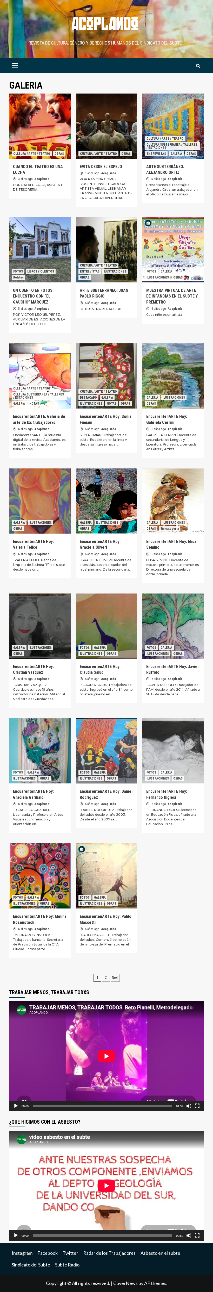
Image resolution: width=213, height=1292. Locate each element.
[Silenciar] (188, 1106)
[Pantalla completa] (197, 1106)
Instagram (22, 1253)
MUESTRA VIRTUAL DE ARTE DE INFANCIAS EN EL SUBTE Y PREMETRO (172, 296)
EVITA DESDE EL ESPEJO (101, 166)
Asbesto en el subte (160, 1253)
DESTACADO (88, 397)
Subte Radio (67, 1265)
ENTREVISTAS (156, 154)
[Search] (198, 66)
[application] (106, 1056)
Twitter (70, 1253)
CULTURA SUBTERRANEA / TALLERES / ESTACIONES (172, 146)
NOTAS (34, 403)
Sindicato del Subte (31, 1265)
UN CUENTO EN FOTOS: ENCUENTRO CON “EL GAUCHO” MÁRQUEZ (33, 296)
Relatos (18, 277)
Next (115, 977)
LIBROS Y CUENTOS (40, 271)
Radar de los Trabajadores (109, 1253)
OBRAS (59, 154)
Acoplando (42, 179)
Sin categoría (169, 528)
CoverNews (125, 1283)
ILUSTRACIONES (115, 271)
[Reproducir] (15, 1106)
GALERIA (176, 154)
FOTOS (18, 271)
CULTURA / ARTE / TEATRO (31, 154)
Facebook (47, 1253)
